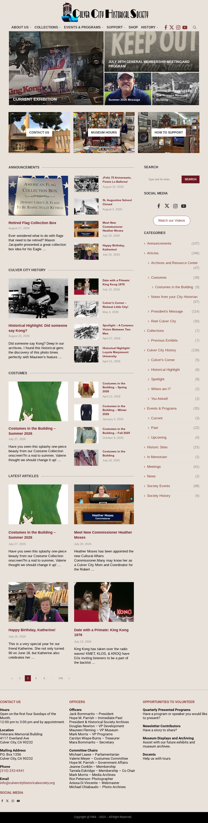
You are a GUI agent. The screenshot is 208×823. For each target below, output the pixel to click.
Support (115, 27)
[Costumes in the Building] (86, 458)
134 (60, 678)
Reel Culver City (175, 321)
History (148, 27)
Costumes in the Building (114, 453)
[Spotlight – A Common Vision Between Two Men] (86, 332)
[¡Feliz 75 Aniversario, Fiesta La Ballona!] (86, 184)
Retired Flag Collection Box (32, 223)
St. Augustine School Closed (117, 202)
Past (175, 428)
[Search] (195, 27)
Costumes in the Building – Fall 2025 (116, 431)
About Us (20, 27)
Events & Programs (82, 27)
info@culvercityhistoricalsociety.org (27, 783)
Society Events (173, 486)
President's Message (175, 311)
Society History (173, 496)
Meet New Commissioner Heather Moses (113, 226)
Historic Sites (173, 447)
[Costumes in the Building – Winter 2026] (86, 412)
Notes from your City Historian (175, 297)
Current (175, 418)
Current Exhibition (35, 99)
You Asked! (175, 399)
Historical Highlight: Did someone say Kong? (38, 328)
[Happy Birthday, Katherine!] (86, 252)
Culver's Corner (175, 360)
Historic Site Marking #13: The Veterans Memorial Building (174, 95)
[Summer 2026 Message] (127, 89)
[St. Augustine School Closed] (86, 206)
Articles (173, 253)
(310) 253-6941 (12, 771)
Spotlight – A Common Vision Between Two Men (118, 329)
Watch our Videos (171, 221)
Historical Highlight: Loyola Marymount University (116, 352)
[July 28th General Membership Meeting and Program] (151, 51)
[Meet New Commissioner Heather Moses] (86, 229)
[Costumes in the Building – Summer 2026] (38, 401)
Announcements (173, 243)
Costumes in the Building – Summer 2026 (32, 431)
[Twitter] (171, 27)
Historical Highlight (175, 370)
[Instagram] (178, 27)
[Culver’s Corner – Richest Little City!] (86, 309)
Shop (133, 27)
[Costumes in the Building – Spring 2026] (86, 390)
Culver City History (173, 350)
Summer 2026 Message (124, 99)
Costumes (175, 277)
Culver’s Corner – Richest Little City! (115, 304)
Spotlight (175, 379)
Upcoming (175, 437)
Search (190, 179)
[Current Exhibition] (56, 68)
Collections (46, 27)
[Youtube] (184, 27)
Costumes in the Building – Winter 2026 (115, 410)
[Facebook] (165, 27)
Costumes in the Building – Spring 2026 (115, 387)
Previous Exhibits (175, 340)
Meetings (173, 467)
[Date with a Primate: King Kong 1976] (86, 286)
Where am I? (175, 389)
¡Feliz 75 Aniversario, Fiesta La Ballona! (117, 179)
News (173, 476)
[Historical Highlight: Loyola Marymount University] (86, 354)
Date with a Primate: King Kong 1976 (116, 282)
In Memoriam (173, 457)
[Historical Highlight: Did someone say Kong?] (38, 298)
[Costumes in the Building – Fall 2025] (86, 435)
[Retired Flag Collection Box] (38, 196)
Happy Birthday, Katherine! (114, 247)
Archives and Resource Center (175, 263)
